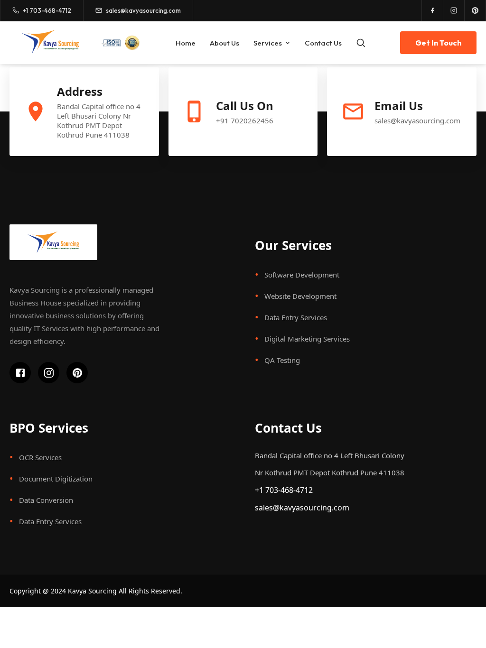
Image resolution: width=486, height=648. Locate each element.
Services (267, 42)
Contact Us (323, 42)
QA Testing (282, 360)
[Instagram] (454, 10)
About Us (224, 42)
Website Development (300, 296)
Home (186, 42)
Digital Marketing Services (307, 338)
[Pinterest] (475, 10)
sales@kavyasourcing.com (417, 120)
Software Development (301, 274)
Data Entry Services (295, 317)
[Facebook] (432, 10)
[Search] (360, 42)
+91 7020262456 (244, 120)
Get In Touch (438, 42)
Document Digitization (56, 478)
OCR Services (40, 457)
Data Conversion (46, 500)
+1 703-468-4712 (284, 490)
